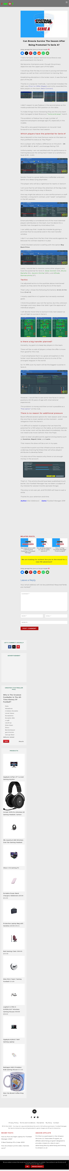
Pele (6, 706)
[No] (67, 1165)
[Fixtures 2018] (49, 100)
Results (21, 741)
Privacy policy (37, 1166)
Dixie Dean (9, 725)
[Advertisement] (44, 518)
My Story (49, 1123)
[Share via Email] (47, 53)
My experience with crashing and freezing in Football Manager (28, 550)
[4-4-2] (59, 336)
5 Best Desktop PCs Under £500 (13, 1142)
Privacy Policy (14, 1123)
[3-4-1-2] (28, 336)
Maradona (8, 708)
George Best (9, 735)
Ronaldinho (9, 715)
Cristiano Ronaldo (11, 711)
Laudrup (8, 723)
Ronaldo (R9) (10, 718)
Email (48, 616)
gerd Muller (9, 732)
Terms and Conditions (27, 1123)
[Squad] (38, 97)
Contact (56, 1123)
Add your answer (8, 737)
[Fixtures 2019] (61, 100)
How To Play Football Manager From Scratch (59, 549)
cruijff (7, 720)
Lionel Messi (9, 713)
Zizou (7, 727)
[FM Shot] (7, 4)
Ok (27, 1166)
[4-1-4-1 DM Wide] (44, 336)
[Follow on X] (14, 646)
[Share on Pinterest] (30, 53)
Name (24, 616)
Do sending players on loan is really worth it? (44, 549)
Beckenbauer (10, 730)
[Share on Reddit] (39, 53)
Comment (25, 593)
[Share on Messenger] (22, 53)
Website (25, 622)
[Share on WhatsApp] (43, 53)
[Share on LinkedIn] (35, 53)
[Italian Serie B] (26, 97)
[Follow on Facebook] (9, 646)
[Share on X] (26, 53)
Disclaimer (40, 1123)
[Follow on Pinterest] (18, 646)
